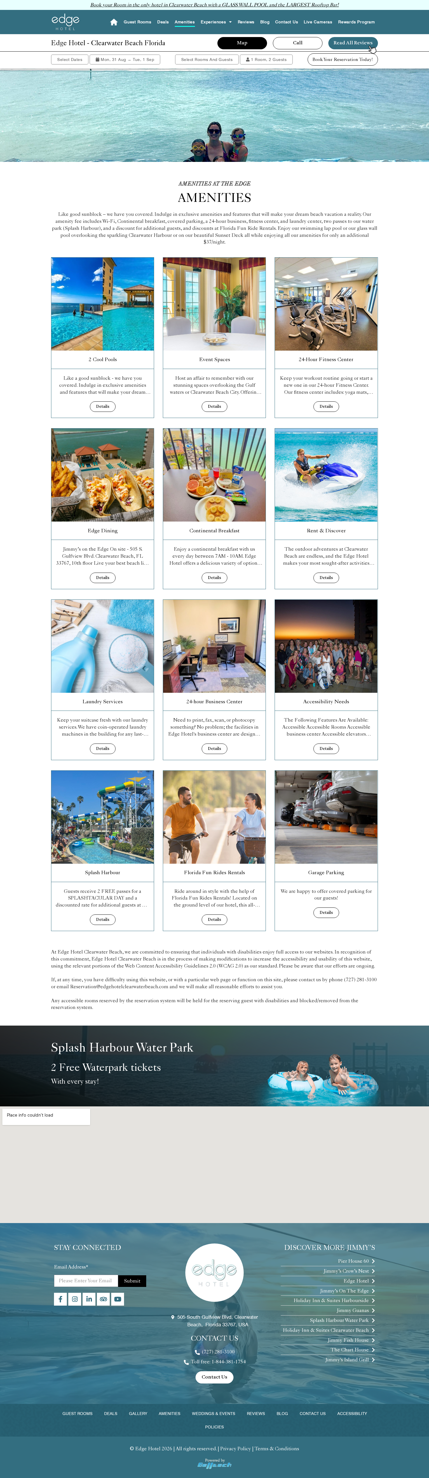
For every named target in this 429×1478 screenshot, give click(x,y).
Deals (163, 22)
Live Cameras (318, 22)
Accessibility (352, 1413)
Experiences (213, 22)
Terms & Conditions (276, 1448)
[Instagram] (74, 1299)
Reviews (246, 22)
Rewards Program (356, 22)
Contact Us (286, 22)
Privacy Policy (235, 1448)
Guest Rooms (137, 22)
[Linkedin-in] (89, 1299)
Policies (214, 1427)
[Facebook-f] (60, 1299)
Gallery (138, 1413)
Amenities (185, 22)
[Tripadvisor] (103, 1299)
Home (113, 22)
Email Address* (71, 1267)
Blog (264, 22)
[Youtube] (117, 1299)
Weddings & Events (213, 1413)
